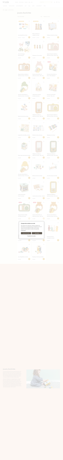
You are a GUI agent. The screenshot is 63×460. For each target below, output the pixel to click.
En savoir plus (23, 230)
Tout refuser (37, 233)
